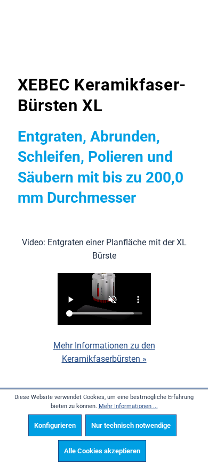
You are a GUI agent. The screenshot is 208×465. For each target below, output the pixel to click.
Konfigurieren (55, 425)
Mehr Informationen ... (128, 406)
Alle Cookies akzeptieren (102, 451)
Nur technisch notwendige (131, 425)
